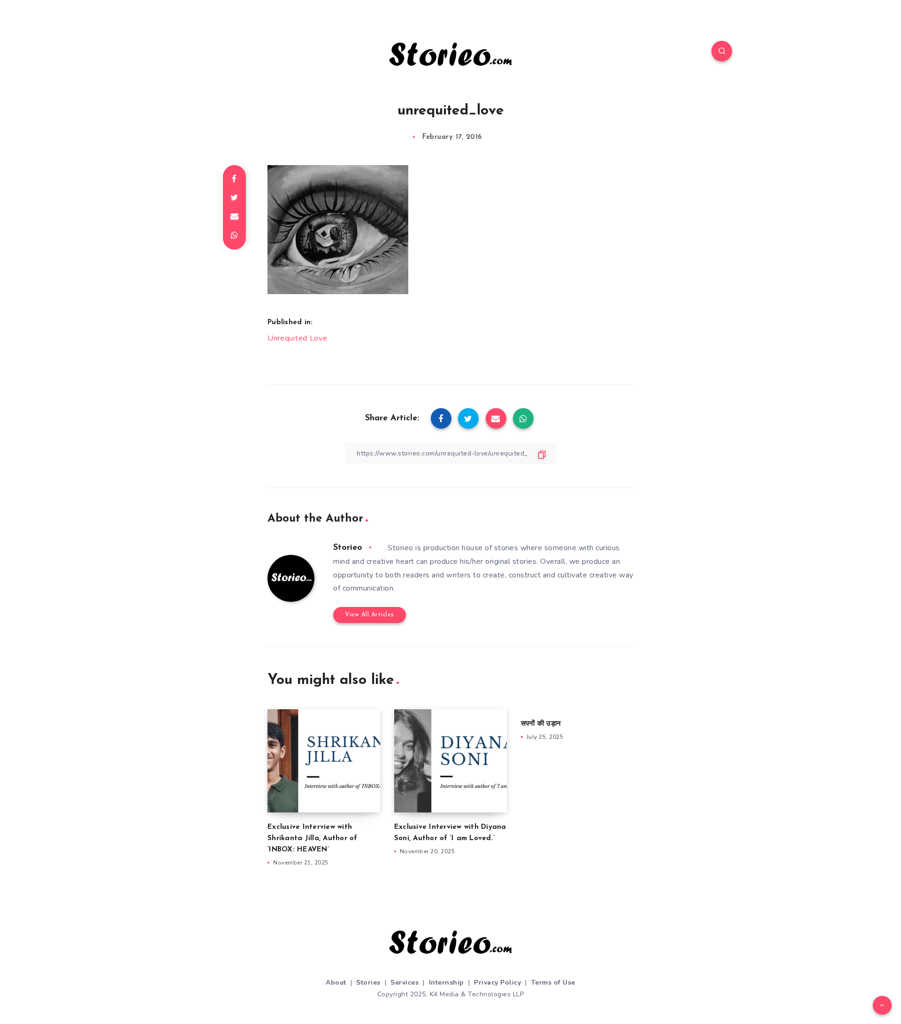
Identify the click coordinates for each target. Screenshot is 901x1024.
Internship (446, 982)
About (336, 982)
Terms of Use (553, 982)
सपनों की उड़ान (541, 724)
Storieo (347, 548)
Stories (368, 982)
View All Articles (369, 615)
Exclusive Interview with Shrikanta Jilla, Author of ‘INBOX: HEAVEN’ (312, 838)
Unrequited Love (297, 338)
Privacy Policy (497, 982)
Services (404, 982)
